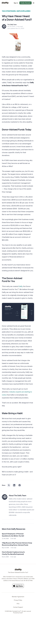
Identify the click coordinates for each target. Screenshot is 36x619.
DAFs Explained (23, 11)
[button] (16, 2)
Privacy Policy (18, 600)
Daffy (20, 286)
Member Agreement (18, 596)
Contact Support (18, 607)
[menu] (33, 3)
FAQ (18, 604)
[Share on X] (9, 485)
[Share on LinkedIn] (14, 485)
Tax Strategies (9, 11)
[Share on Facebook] (20, 485)
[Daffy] (5, 3)
